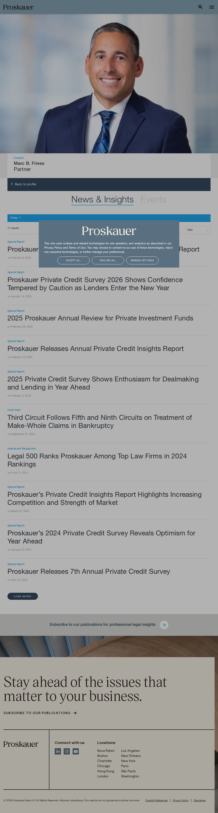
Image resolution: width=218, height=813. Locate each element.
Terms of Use (77, 248)
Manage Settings (142, 261)
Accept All (73, 261)
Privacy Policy (53, 248)
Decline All (108, 261)
